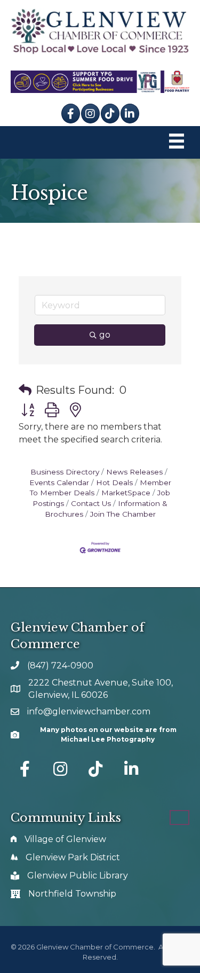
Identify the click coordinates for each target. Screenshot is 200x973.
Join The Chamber (123, 514)
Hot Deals (114, 482)
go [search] (104, 335)
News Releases (134, 472)
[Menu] (176, 142)
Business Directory (64, 472)
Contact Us (91, 503)
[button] (25, 390)
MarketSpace (125, 492)
